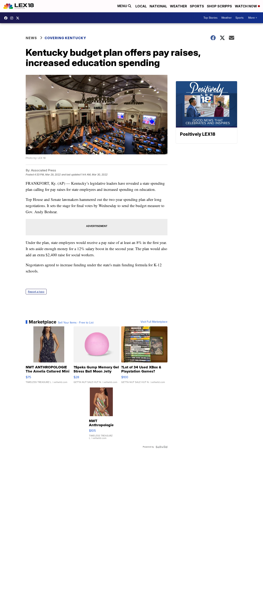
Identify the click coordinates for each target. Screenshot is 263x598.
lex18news (18, 18)
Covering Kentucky (65, 38)
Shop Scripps (219, 6)
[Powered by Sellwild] (161, 446)
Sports (197, 6)
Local (141, 6)
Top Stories (210, 18)
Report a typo (36, 291)
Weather (178, 6)
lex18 (6, 18)
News (31, 38)
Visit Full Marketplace (154, 321)
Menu (122, 6)
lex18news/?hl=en (12, 18)
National (158, 6)
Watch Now (246, 6)
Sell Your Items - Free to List (75, 322)
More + (252, 18)
